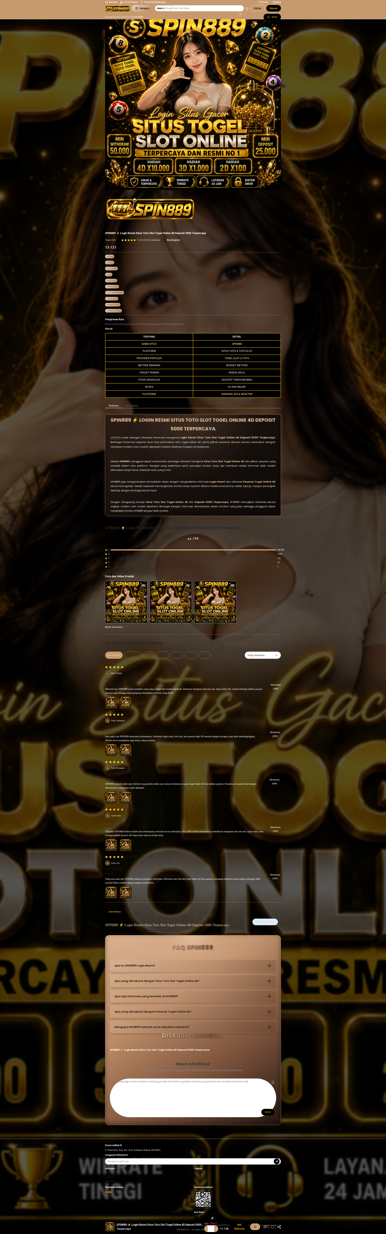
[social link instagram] (196, 1217)
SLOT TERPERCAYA (114, 293)
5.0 (149, 655)
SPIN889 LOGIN (112, 305)
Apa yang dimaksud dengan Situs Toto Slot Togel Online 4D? (156, 981)
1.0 (204, 655)
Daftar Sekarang (265, 921)
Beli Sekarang (239, 1226)
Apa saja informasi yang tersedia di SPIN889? (146, 996)
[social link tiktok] (212, 1217)
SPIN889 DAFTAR (113, 311)
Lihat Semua (115, 911)
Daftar (257, 8)
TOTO (108, 275)
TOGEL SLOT (111, 299)
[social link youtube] (201, 1217)
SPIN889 (109, 256)
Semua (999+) (114, 655)
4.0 (163, 655)
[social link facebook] (207, 1217)
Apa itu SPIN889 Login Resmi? (134, 965)
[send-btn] (277, 1161)
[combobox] (262, 655)
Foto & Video (133, 655)
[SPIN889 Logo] (117, 8)
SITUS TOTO (111, 268)
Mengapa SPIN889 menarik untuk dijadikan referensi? (151, 1027)
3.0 (176, 655)
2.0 (190, 655)
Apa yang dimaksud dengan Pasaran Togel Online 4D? (152, 1011)
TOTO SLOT (111, 281)
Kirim (268, 1112)
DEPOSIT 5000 (112, 287)
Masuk (273, 8)
